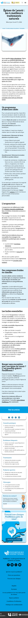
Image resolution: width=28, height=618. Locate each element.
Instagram (12, 565)
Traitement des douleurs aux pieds (13, 460)
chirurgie (19, 252)
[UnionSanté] (12, 614)
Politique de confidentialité (14, 604)
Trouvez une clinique (14, 578)
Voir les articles (14, 410)
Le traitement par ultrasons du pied (13, 476)
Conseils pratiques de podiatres (12, 28)
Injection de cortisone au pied (11, 462)
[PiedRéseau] (14, 553)
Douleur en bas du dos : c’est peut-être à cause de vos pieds (14, 426)
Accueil (3, 28)
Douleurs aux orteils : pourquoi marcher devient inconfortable (14, 447)
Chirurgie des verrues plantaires (12, 486)
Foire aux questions (14, 575)
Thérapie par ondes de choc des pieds (13, 472)
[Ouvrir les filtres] (22, 2)
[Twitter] (12, 417)
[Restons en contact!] (23, 505)
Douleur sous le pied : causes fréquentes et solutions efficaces (14, 443)
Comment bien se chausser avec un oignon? (13, 433)
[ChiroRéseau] (23, 614)
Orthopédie (22, 28)
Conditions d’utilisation (14, 601)
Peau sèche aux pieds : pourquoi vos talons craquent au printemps (15, 430)
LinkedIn (16, 565)
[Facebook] (9, 417)
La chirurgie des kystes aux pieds (12, 484)
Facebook (8, 565)
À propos (14, 589)
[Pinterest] (16, 417)
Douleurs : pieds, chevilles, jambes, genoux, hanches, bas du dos (14, 450)
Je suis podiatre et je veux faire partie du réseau (14, 593)
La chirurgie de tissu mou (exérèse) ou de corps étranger (14, 489)
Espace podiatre (14, 598)
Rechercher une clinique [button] (14, 539)
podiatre (12, 192)
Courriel (5, 503)
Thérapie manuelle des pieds (11, 474)
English (14, 585)
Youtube (19, 565)
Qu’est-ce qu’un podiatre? (14, 572)
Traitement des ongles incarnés (12, 464)
